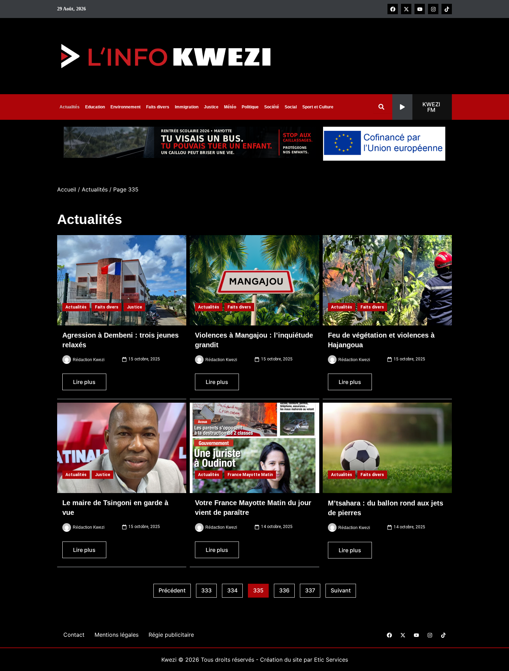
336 (287, 589)
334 (235, 589)
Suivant (341, 590)
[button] (422, 107)
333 (209, 589)
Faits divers (157, 107)
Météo (230, 107)
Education (95, 107)
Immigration (186, 107)
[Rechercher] (382, 106)
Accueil (66, 189)
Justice (211, 107)
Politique (250, 107)
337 (312, 589)
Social (291, 107)
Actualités (70, 107)
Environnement (125, 107)
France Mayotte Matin (250, 474)
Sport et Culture (317, 107)
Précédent (172, 590)
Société (271, 107)
